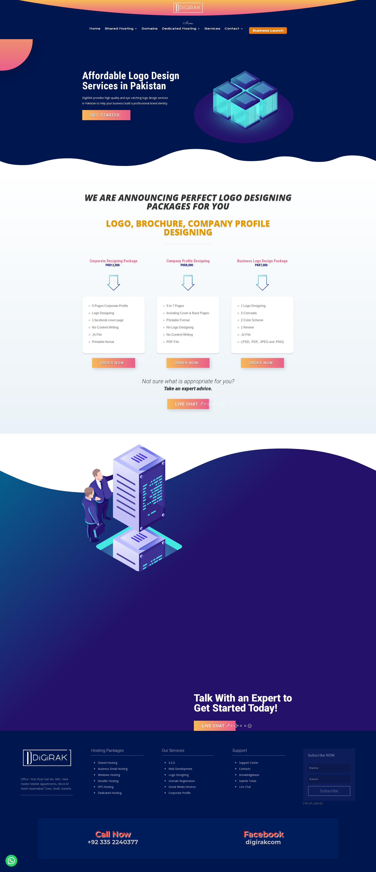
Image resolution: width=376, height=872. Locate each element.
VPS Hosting (105, 787)
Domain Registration (182, 781)
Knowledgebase (249, 775)
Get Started (105, 115)
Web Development (180, 769)
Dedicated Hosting (179, 28)
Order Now (112, 363)
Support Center (248, 763)
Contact (232, 28)
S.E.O (172, 763)
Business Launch (268, 30)
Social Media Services (182, 787)
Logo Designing (179, 775)
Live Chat (186, 404)
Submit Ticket (247, 781)
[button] (11, 861)
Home (94, 28)
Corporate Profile (180, 793)
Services (212, 28)
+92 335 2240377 (113, 842)
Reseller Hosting (108, 781)
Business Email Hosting (112, 769)
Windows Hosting (109, 775)
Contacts (244, 769)
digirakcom (263, 842)
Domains (150, 28)
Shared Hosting (119, 28)
